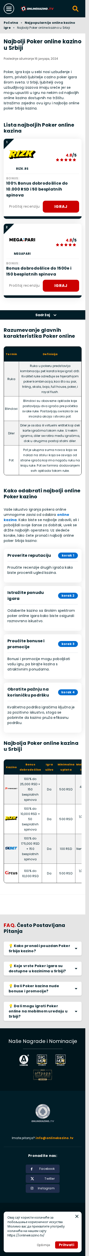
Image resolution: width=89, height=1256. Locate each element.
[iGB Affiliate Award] (24, 1060)
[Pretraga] (76, 8)
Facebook (47, 1169)
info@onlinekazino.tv (54, 1138)
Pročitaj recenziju (24, 206)
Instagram (46, 1188)
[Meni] (9, 8)
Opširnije (43, 1245)
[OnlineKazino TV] (37, 8)
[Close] (77, 1216)
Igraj (60, 206)
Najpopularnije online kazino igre (39, 25)
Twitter (49, 1178)
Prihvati (66, 1244)
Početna (11, 23)
